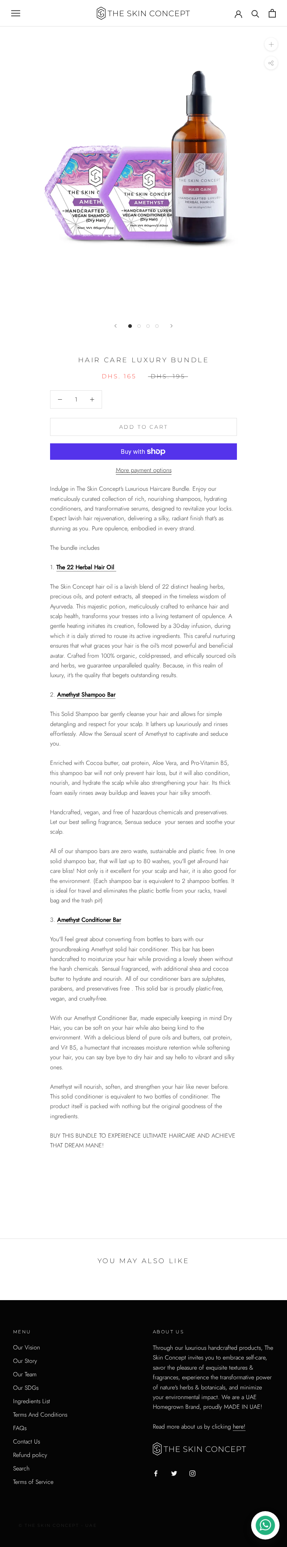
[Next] (171, 326)
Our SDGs (25, 1387)
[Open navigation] (15, 13)
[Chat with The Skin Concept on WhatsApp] (265, 1525)
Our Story (25, 1361)
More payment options (144, 470)
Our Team (25, 1374)
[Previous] (115, 326)
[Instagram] (192, 1473)
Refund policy (30, 1455)
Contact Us (26, 1441)
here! (239, 1426)
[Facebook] (156, 1473)
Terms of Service (33, 1482)
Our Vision (26, 1347)
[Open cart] (272, 13)
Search (21, 1468)
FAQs (20, 1428)
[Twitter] (174, 1473)
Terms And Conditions (40, 1414)
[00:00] (143, 170)
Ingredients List (31, 1401)
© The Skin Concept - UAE (58, 1525)
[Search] (255, 13)
